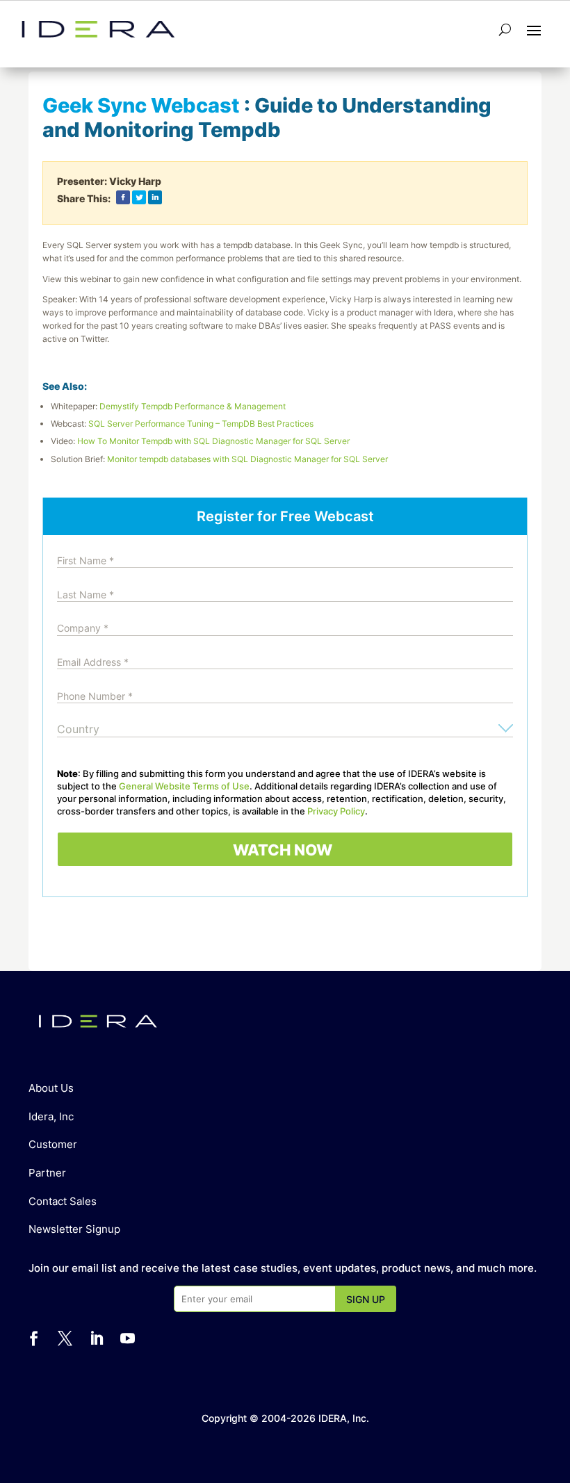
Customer (52, 1144)
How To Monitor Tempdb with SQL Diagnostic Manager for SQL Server (213, 441)
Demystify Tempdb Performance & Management (192, 406)
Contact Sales (62, 1201)
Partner (47, 1172)
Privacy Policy (336, 811)
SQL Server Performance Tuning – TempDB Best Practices (201, 423)
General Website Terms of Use (184, 786)
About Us (51, 1088)
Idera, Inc (51, 1116)
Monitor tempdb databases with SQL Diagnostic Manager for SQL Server (247, 459)
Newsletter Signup (74, 1229)
